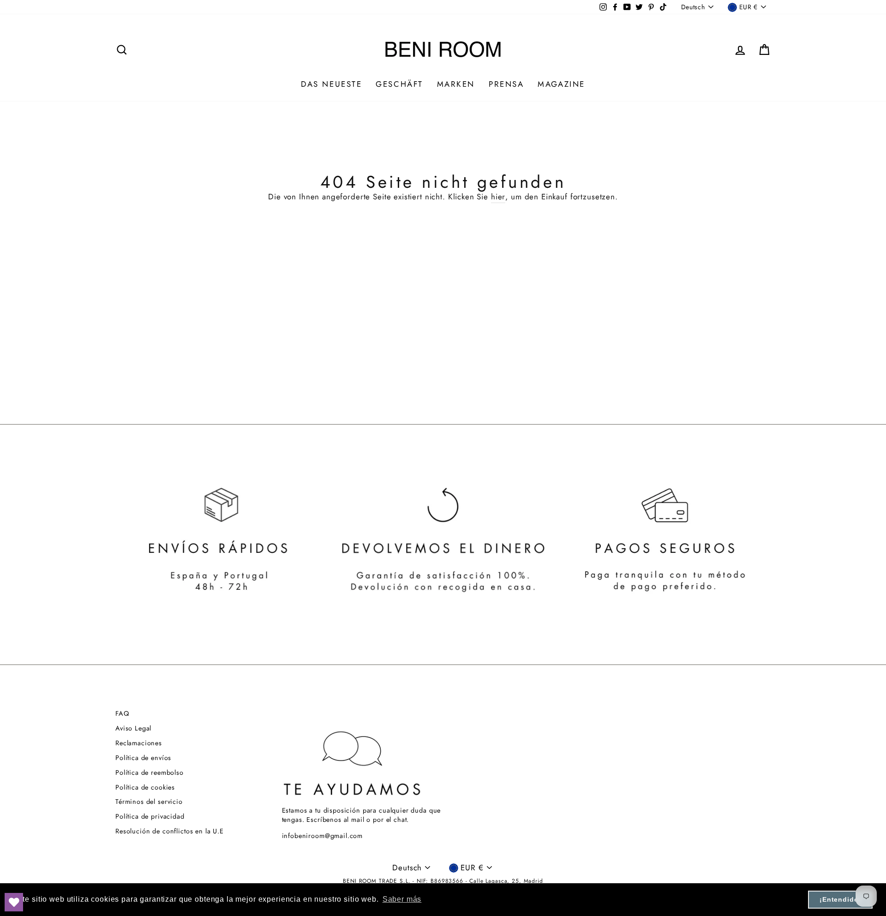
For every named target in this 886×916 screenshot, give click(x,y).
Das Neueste (331, 84)
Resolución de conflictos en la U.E (169, 831)
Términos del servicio (149, 801)
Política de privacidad (150, 816)
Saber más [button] (402, 899)
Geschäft (399, 84)
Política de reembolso (149, 772)
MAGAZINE (561, 84)
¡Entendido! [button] (840, 899)
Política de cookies (145, 787)
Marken (456, 84)
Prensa (506, 84)
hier (498, 197)
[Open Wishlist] (14, 902)
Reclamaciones (138, 743)
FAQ (122, 713)
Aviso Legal (133, 728)
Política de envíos (143, 757)
